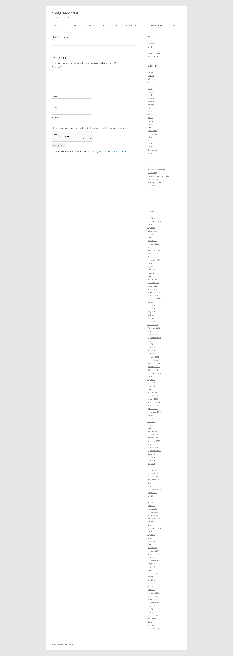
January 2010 (153, 615)
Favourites (92, 26)
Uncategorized (153, 150)
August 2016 (152, 454)
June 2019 (151, 347)
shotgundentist (65, 13)
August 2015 (152, 492)
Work (150, 153)
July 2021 (151, 266)
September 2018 (154, 373)
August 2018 (152, 376)
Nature (150, 117)
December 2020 (154, 289)
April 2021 (151, 276)
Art (149, 79)
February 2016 (153, 473)
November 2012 (154, 576)
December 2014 (154, 518)
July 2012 (151, 580)
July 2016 (151, 457)
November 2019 (154, 331)
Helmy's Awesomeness (157, 169)
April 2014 (151, 544)
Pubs (150, 127)
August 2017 (152, 415)
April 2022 (151, 237)
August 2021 (152, 263)
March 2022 (152, 240)
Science (150, 137)
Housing (151, 105)
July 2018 (151, 379)
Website (55, 117)
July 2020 (151, 305)
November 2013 (154, 554)
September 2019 (154, 337)
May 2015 (151, 502)
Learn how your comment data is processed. (108, 151)
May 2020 (151, 311)
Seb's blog (152, 185)
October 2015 (153, 486)
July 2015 (151, 496)
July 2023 (151, 227)
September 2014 (154, 528)
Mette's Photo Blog (155, 179)
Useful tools (156, 26)
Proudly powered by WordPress (63, 644)
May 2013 (151, 567)
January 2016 (153, 476)
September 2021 (154, 260)
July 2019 (151, 344)
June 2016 (151, 460)
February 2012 (153, 593)
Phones (151, 121)
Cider (150, 88)
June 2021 (151, 269)
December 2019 (154, 328)
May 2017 (151, 425)
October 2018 (153, 370)
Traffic (150, 143)
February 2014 (153, 551)
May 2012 (151, 586)
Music (150, 111)
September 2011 (154, 602)
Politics (150, 124)
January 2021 (153, 286)
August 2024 (152, 224)
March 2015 (152, 509)
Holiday (151, 101)
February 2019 (153, 357)
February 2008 (153, 628)
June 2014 (151, 538)
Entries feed (152, 50)
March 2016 (152, 470)
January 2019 (153, 360)
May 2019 (151, 350)
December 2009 (154, 618)
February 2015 (153, 512)
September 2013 (154, 560)
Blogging (151, 85)
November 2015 (154, 483)
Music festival (153, 114)
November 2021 (154, 253)
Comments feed (154, 53)
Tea (149, 140)
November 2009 (154, 622)
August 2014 (152, 531)
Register (151, 43)
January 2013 (153, 573)
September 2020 (154, 299)
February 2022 (153, 244)
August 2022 (152, 231)
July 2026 (151, 218)
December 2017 (154, 402)
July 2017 (151, 418)
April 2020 (151, 315)
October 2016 (153, 447)
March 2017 (152, 431)
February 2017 (153, 434)
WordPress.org (153, 56)
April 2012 (151, 589)
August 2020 (152, 302)
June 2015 (151, 499)
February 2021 (153, 282)
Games (106, 26)
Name (55, 96)
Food (150, 95)
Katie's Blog (152, 172)
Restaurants (152, 130)
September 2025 (154, 221)
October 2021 (153, 257)
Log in (150, 46)
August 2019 (152, 341)
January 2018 (153, 399)
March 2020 (152, 318)
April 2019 (151, 354)
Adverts (151, 72)
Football (151, 98)
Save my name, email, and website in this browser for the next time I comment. (91, 128)
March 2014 (152, 547)
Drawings (77, 26)
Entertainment (153, 92)
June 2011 (151, 612)
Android (151, 75)
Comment (57, 67)
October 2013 (153, 557)
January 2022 (153, 247)
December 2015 (154, 480)
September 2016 (154, 450)
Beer (149, 82)
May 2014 (151, 541)
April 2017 (151, 428)
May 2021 (151, 273)
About (65, 26)
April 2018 (151, 389)
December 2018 (154, 363)
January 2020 (153, 324)
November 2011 (154, 599)
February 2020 (153, 321)
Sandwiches (152, 134)
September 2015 (154, 489)
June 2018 (151, 383)
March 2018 (152, 392)
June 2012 (151, 583)
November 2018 (154, 366)
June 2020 (151, 308)
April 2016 (151, 467)
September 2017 (154, 412)
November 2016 (154, 444)
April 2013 (151, 570)
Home (54, 26)
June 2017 (151, 421)
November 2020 (154, 292)
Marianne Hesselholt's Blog (158, 176)
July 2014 (151, 534)
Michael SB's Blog (154, 182)
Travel (150, 147)
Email (55, 107)
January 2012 (153, 596)
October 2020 (153, 295)
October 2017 (153, 408)
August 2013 (152, 564)
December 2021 (154, 250)
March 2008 (152, 625)
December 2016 (154, 441)
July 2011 (151, 609)
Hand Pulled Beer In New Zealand (129, 26)
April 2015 (151, 505)
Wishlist (171, 26)
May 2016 (151, 463)
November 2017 (154, 405)
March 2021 (152, 279)
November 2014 (154, 522)
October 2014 (153, 525)
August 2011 (152, 606)
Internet (151, 108)
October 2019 (153, 334)
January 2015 (153, 515)
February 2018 (153, 396)
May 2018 (151, 386)
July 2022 (151, 234)
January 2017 (153, 438)
